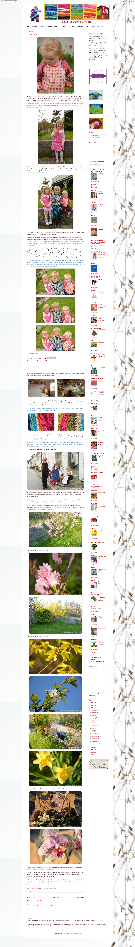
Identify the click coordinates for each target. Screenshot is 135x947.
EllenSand (94, 416)
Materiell (100, 26)
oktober (94, 738)
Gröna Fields (101, 544)
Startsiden (56, 897)
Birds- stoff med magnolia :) (102, 506)
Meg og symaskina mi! (97, 472)
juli (93, 731)
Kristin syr (94, 466)
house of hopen (95, 303)
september (95, 736)
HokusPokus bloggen (97, 378)
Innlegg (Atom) (38, 900)
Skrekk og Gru (53, 255)
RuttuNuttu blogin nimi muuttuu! (101, 643)
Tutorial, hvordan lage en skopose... (101, 306)
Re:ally (93, 655)
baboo (93, 315)
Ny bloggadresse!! (95, 186)
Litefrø (93, 263)
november (95, 741)
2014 (92, 747)
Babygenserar (48, 360)
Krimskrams (94, 403)
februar (94, 712)
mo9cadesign (95, 516)
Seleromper (101, 329)
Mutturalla (94, 639)
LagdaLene (94, 228)
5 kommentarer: (38, 888)
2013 (92, 707)
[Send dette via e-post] (48, 358)
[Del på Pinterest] (55, 358)
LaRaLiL (93, 203)
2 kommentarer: (38, 358)
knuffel (93, 567)
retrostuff (94, 490)
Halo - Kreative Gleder (97, 453)
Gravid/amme (80, 26)
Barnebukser (56, 360)
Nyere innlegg (31, 897)
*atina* (93, 528)
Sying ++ (93, 580)
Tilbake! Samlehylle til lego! (101, 419)
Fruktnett (100, 229)
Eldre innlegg (80, 897)
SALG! (99, 517)
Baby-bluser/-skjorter (39, 360)
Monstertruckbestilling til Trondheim (102, 571)
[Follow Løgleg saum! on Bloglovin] (95, 164)
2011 (92, 702)
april (93, 718)
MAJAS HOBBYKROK (96, 172)
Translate (102, 138)
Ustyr (93, 26)
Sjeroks (93, 627)
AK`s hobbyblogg (96, 328)
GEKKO (93, 290)
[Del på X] (52, 358)
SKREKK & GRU (95, 428)
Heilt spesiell (94, 353)
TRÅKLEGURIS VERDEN (97, 662)
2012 (92, 705)
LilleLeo (93, 215)
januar (94, 710)
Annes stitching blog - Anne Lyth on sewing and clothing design (98, 242)
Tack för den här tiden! (96, 486)
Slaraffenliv (94, 607)
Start (28, 26)
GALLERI (41, 26)
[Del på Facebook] (53, 358)
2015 (92, 749)
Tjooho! (93, 652)
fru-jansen (94, 441)
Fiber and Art (95, 184)
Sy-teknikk (63, 26)
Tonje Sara (94, 503)
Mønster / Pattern (52, 26)
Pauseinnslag (32, 34)
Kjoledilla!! (101, 342)
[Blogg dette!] (50, 358)
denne (41, 232)
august (94, 733)
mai (93, 720)
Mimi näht (93, 190)
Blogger (79, 933)
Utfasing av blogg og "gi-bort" (98, 467)
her (34, 234)
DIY (88, 26)
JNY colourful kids (96, 251)
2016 (92, 752)
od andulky (94, 484)
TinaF (92, 614)
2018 (92, 755)
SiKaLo (93, 555)
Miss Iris (93, 366)
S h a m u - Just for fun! (97, 391)
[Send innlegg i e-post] (45, 358)
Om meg (34, 26)
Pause (29, 370)
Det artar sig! (101, 492)
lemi (92, 340)
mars (93, 715)
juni (93, 728)
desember (95, 744)
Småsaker (101, 404)
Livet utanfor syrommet (39, 891)
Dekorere (71, 26)
